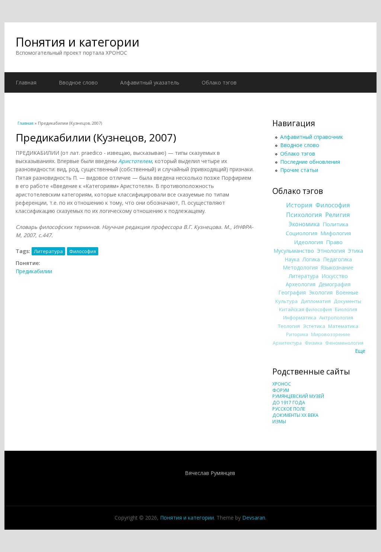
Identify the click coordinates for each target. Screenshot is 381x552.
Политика (335, 224)
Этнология (331, 250)
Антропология (336, 317)
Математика (343, 326)
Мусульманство (293, 250)
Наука (292, 259)
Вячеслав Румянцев (210, 472)
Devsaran (253, 517)
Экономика (304, 224)
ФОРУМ (280, 390)
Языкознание (337, 267)
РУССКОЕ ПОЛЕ (288, 409)
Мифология (335, 233)
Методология (300, 267)
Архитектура (287, 343)
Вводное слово (78, 82)
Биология (346, 309)
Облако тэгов (219, 82)
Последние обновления (310, 161)
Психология (304, 215)
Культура (286, 301)
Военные (347, 292)
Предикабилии (34, 271)
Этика (355, 250)
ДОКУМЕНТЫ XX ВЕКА (295, 415)
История (299, 205)
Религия (337, 215)
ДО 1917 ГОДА (288, 402)
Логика (311, 259)
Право (334, 242)
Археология (301, 284)
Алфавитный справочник (311, 136)
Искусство (334, 276)
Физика (313, 343)
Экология (321, 292)
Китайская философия (305, 309)
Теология (289, 326)
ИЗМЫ (279, 421)
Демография (334, 284)
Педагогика (337, 259)
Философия (82, 251)
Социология (301, 233)
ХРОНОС (281, 384)
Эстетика (314, 326)
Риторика (297, 334)
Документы (347, 301)
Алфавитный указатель (149, 82)
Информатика (299, 317)
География (292, 292)
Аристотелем (135, 161)
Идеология (308, 242)
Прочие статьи (299, 169)
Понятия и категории (78, 42)
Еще (360, 350)
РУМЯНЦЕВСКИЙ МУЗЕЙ (298, 396)
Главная (26, 82)
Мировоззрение (330, 334)
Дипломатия (316, 301)
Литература (48, 251)
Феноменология (344, 343)
